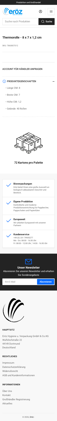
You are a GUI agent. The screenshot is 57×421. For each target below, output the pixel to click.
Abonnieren (46, 281)
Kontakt (6, 395)
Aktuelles (7, 403)
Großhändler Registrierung (16, 399)
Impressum (8, 362)
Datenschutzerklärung (13, 367)
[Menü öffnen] (51, 11)
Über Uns (7, 391)
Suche (49, 21)
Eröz (32, 417)
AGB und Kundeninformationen (18, 375)
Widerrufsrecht (10, 371)
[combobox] (28, 21)
